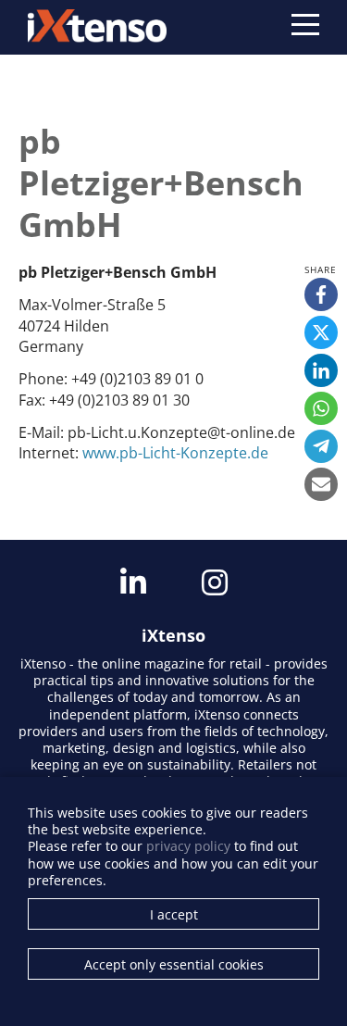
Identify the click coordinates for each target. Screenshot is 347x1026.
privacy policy (188, 846)
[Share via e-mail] (321, 484)
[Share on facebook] (321, 294)
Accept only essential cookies (174, 964)
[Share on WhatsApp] (321, 408)
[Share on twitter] (321, 332)
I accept (174, 914)
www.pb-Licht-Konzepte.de (175, 453)
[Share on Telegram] (321, 446)
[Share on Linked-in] (321, 370)
